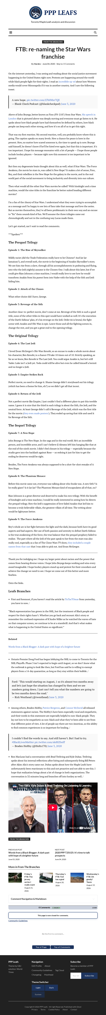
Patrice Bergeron (51, 707)
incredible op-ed (67, 81)
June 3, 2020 (68, 104)
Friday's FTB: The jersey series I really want (29, 879)
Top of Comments (62, 947)
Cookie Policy (54, 1009)
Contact (74, 1009)
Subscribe (89, 976)
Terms (43, 1009)
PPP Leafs (60, 12)
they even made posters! (36, 413)
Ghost (79, 1007)
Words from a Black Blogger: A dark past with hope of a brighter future (44, 646)
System (38, 994)
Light (38, 988)
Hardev (36, 64)
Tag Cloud (59, 970)
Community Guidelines (42, 970)
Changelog (36, 974)
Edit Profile (37, 966)
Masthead (48, 974)
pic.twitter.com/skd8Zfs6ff (50, 742)
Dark (51, 988)
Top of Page (41, 947)
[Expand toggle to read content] (93, 898)
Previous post (15, 850)
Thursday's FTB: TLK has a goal (60, 877)
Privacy (35, 1009)
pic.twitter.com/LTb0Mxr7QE (43, 100)
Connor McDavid (74, 707)
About (47, 966)
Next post (60, 850)
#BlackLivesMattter (23, 742)
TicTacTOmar (72, 599)
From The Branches (53, 42)
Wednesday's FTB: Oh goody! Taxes (92, 878)
